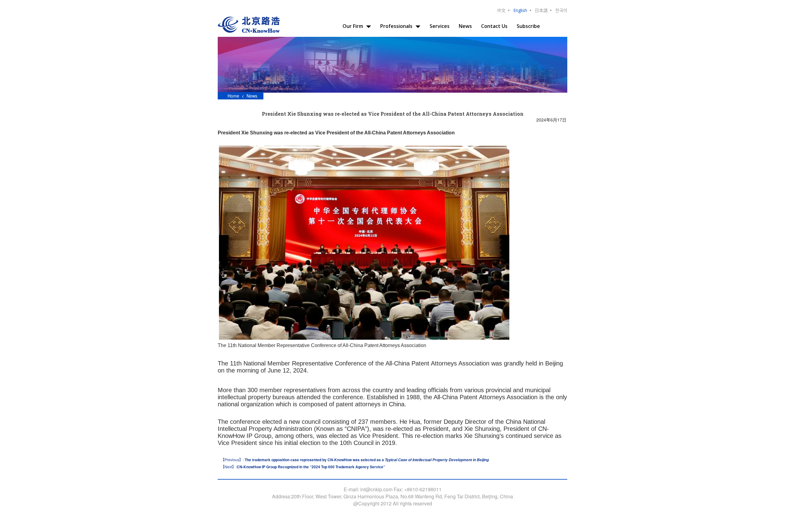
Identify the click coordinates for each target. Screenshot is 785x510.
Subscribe (528, 26)
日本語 (541, 10)
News (465, 26)
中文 (501, 10)
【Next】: (303, 466)
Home (232, 96)
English (520, 10)
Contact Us (494, 26)
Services (440, 26)
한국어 (561, 10)
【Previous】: (355, 459)
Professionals (396, 26)
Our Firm (353, 26)
